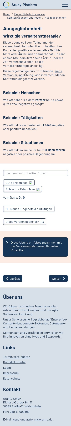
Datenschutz (11, 378)
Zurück (15, 278)
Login (7, 367)
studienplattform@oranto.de (33, 419)
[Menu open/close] (65, 4)
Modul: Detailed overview (29, 14)
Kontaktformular (14, 362)
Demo (6, 14)
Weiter (56, 278)
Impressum (11, 373)
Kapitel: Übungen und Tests (24, 17)
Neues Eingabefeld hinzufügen (31, 209)
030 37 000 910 (19, 411)
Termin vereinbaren (16, 357)
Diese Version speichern (22, 221)
